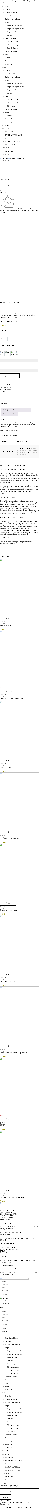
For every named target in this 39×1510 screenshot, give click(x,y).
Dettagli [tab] (6, 410)
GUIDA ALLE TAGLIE (8, 321)
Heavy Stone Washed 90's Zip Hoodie (13, 1053)
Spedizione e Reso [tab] (9, 414)
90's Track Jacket (6, 625)
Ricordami (6, 179)
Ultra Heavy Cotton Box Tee (10, 981)
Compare (8, 1507)
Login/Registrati (6, 160)
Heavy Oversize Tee (7, 767)
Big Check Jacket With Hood (10, 839)
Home (2, 210)
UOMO (7, 210)
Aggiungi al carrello (10, 376)
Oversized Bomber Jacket (9, 910)
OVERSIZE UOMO (17, 210)
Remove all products (23, 1507)
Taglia (4, 331)
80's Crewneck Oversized (9, 1126)
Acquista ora (8, 384)
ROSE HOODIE (8, 345)
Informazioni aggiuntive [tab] (21, 410)
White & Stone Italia (7, 1274)
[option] (2, 339)
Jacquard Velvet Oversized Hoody (12, 1197)
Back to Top (4, 1500)
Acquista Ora (31, 1)
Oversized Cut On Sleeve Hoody (11, 698)
